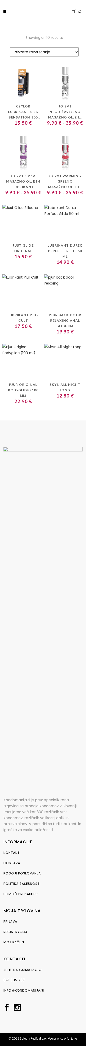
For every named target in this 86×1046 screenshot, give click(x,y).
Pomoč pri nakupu (20, 894)
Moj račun (13, 942)
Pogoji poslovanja (22, 873)
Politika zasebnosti (22, 883)
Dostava (11, 863)
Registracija (15, 932)
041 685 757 (14, 980)
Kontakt (11, 852)
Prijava (10, 921)
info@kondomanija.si (23, 990)
